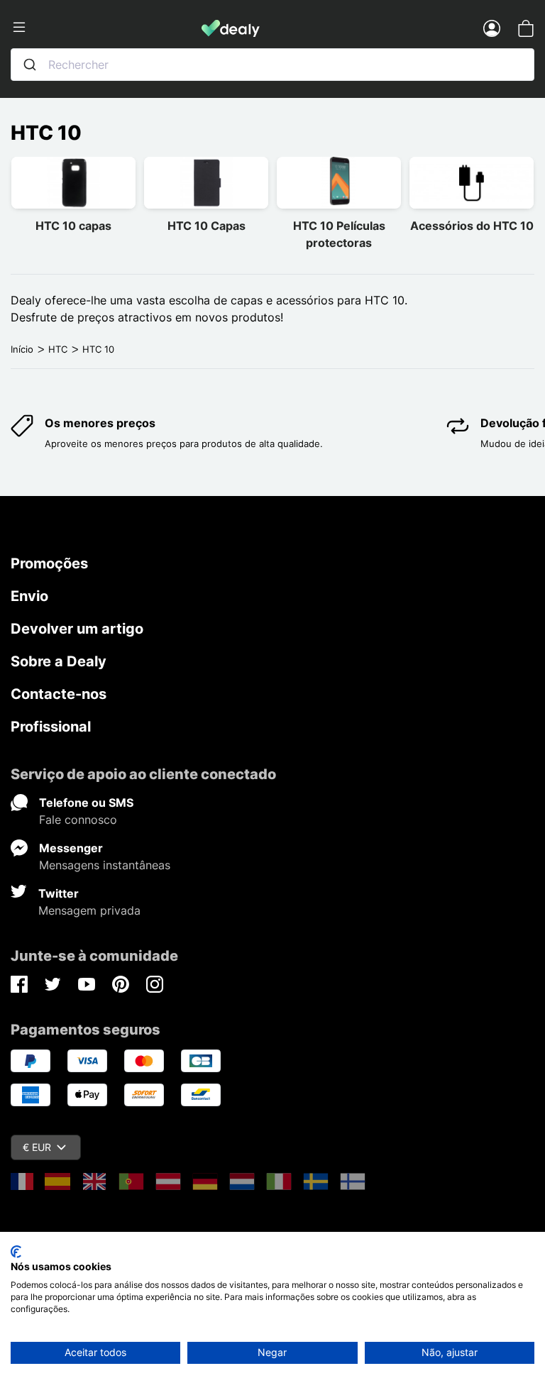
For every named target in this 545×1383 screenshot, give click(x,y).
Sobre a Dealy (58, 661)
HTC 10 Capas (206, 226)
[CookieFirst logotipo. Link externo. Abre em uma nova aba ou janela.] (16, 1251)
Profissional (51, 726)
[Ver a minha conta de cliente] (491, 27)
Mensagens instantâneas (104, 865)
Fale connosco (78, 819)
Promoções (49, 563)
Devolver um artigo (77, 628)
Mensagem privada (89, 910)
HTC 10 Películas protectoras (339, 234)
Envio (29, 596)
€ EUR (37, 1147)
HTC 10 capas (73, 226)
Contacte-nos (58, 693)
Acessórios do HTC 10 (472, 226)
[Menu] (106, 27)
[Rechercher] (29, 64)
